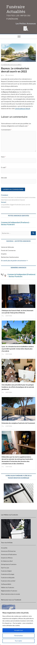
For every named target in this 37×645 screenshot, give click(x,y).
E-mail (3, 167)
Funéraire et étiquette (7, 577)
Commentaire (6, 130)
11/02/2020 (10, 75)
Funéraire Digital (6, 571)
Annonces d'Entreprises (8, 551)
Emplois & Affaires (7, 558)
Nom (3, 157)
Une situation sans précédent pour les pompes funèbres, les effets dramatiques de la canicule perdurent (18, 387)
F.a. (3, 75)
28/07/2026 (8, 315)
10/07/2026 (8, 466)
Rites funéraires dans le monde (10, 594)
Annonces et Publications (9, 554)
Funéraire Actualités (15, 9)
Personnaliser (18, 635)
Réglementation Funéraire (9, 591)
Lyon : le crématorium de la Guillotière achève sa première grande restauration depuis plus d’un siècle (18, 349)
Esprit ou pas (5, 567)
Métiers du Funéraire (7, 587)
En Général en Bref (7, 561)
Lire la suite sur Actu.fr (22, 108)
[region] (18, 627)
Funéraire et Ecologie (7, 574)
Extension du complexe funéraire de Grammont (18, 423)
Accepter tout (18, 630)
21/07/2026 (8, 426)
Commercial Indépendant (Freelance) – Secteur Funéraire (15, 223)
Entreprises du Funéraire (8, 564)
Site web (4, 178)
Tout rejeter (18, 641)
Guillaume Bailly (6, 584)
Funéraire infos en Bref (11, 64)
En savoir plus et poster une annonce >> (14, 260)
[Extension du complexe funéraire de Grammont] (18, 408)
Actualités (4, 548)
